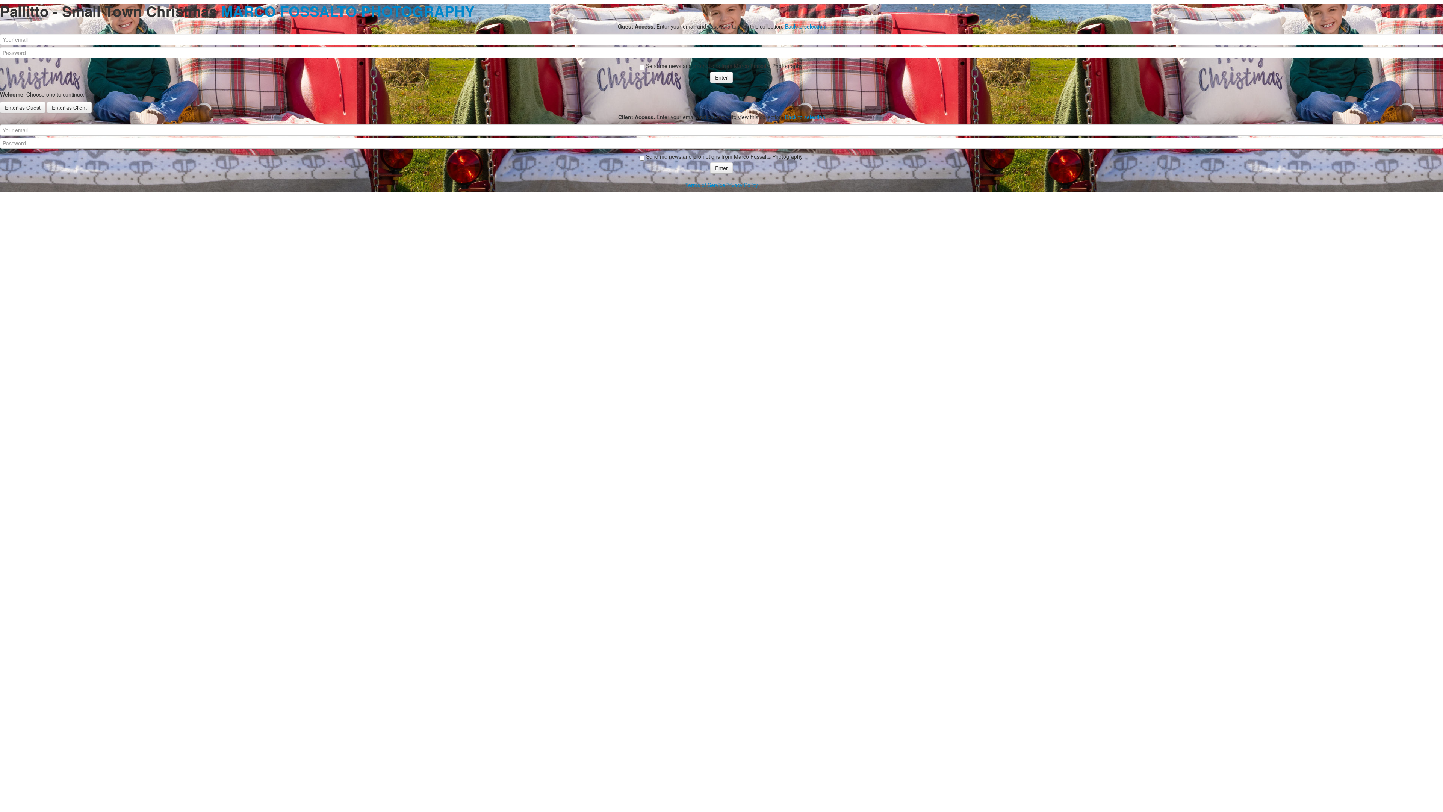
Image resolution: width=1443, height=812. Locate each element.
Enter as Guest (23, 107)
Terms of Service (705, 185)
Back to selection (805, 26)
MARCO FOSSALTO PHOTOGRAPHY (348, 11)
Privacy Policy (741, 185)
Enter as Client (69, 107)
